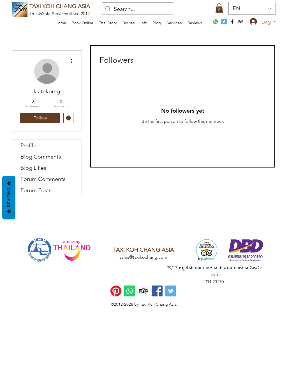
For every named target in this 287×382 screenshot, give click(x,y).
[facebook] (232, 21)
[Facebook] (157, 291)
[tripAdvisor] (241, 21)
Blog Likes (33, 167)
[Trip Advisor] (143, 291)
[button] (144, 23)
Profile (28, 145)
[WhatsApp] (215, 21)
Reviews (9, 197)
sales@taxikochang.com (143, 257)
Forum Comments (43, 179)
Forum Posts (36, 190)
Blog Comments (40, 156)
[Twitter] (170, 291)
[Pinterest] (115, 291)
